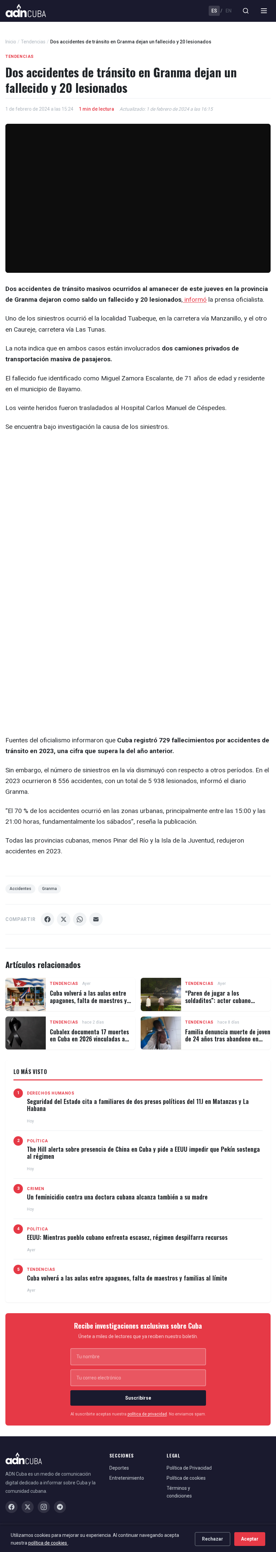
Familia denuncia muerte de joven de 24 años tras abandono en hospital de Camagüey (227, 1038)
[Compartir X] (63, 919)
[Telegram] (60, 1507)
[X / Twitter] (28, 1507)
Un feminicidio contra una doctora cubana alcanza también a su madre (117, 1196)
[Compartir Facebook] (47, 919)
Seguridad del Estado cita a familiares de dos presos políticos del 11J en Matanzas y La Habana (138, 1105)
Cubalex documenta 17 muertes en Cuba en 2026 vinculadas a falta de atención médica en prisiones (89, 1042)
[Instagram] (44, 1507)
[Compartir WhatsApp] (80, 919)
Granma (49, 888)
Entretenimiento (126, 1478)
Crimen (35, 1188)
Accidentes (20, 888)
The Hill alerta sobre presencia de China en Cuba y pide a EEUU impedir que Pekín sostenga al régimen (143, 1153)
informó (195, 299)
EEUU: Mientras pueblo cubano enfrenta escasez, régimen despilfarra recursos (127, 1237)
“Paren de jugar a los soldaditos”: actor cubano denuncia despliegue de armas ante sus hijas (223, 1004)
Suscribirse (138, 1398)
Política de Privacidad (189, 1468)
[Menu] (264, 10)
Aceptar (249, 1539)
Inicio (10, 41)
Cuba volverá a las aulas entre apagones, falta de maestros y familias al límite (88, 1000)
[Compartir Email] (96, 919)
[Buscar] (246, 11)
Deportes (119, 1468)
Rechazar (212, 1539)
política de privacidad (147, 1414)
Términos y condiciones (179, 1491)
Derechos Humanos (50, 1093)
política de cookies (48, 1543)
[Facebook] (11, 1507)
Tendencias (33, 41)
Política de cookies (186, 1478)
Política (37, 1141)
